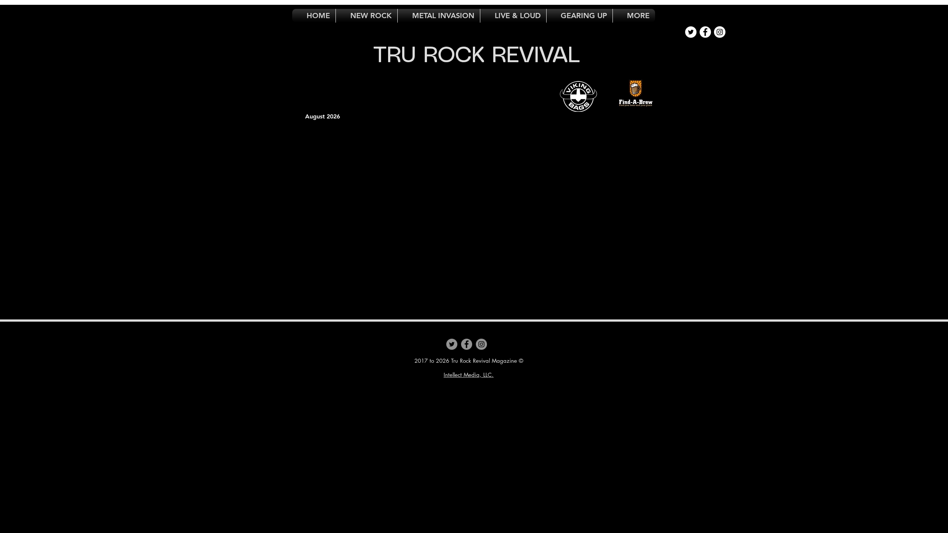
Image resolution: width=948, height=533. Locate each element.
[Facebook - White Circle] (705, 32)
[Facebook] (466, 344)
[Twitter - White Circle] (691, 32)
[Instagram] (481, 344)
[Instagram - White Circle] (719, 32)
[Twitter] (451, 344)
